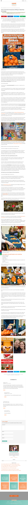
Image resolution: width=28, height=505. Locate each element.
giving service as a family (7, 184)
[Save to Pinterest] (1, 251)
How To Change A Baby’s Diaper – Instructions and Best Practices (10, 465)
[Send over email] (1, 254)
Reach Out (15, 457)
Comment (3, 424)
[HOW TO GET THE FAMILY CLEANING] (13, 482)
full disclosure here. (17, 13)
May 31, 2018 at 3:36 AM (6, 402)
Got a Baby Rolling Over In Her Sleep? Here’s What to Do (9, 466)
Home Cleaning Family (14, 4)
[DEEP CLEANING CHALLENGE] (22, 482)
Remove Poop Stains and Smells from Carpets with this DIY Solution (11, 470)
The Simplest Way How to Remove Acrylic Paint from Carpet (10, 469)
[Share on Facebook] (1, 252)
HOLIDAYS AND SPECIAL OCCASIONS (19, 374)
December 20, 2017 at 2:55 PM (7, 383)
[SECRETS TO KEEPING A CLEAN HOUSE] (5, 482)
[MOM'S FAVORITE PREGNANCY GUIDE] (22, 474)
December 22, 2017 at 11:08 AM (8, 393)
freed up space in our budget (18, 143)
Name (3, 431)
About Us (12, 457)
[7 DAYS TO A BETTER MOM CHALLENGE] (5, 474)
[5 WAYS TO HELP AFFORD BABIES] (13, 474)
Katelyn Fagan (6, 392)
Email (3, 434)
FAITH (7, 374)
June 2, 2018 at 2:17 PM (7, 411)
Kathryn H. (4, 382)
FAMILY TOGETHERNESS (11, 374)
